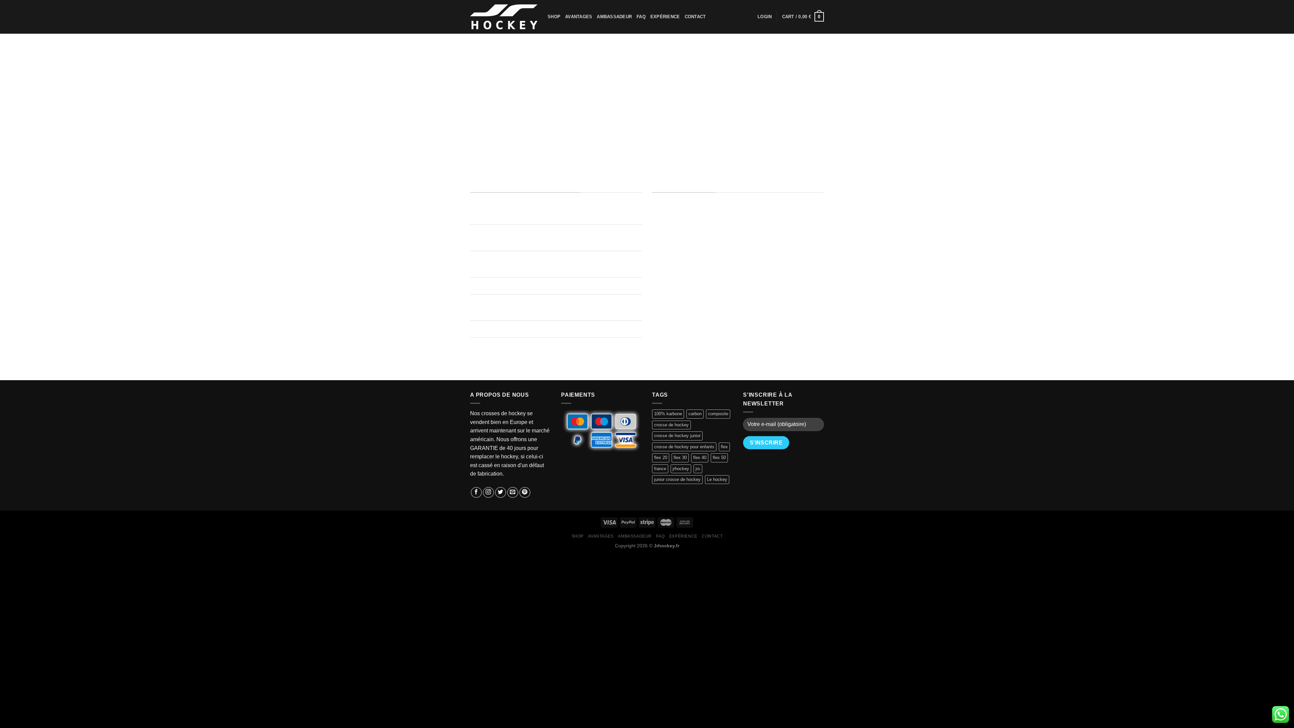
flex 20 (660, 457)
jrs (698, 468)
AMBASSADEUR (614, 16)
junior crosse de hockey (677, 479)
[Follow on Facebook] (476, 492)
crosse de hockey (671, 424)
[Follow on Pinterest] (524, 492)
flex (724, 446)
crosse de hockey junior (677, 435)
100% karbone (668, 413)
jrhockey (681, 468)
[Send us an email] (512, 492)
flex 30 (680, 457)
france (660, 468)
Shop (554, 16)
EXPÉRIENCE (665, 16)
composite (718, 413)
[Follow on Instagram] (488, 492)
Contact (695, 16)
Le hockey (717, 479)
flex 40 (699, 457)
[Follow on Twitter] (500, 492)
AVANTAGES (578, 16)
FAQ (641, 16)
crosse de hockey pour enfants (684, 446)
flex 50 (719, 457)
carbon (695, 413)
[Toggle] (476, 233)
